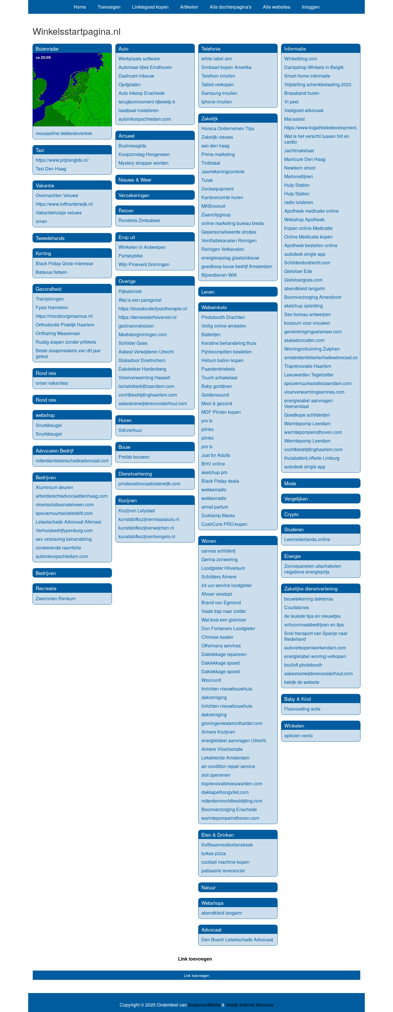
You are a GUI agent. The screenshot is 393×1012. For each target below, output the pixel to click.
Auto (123, 48)
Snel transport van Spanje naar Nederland (316, 636)
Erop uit (127, 237)
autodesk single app (304, 254)
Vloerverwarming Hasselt (144, 377)
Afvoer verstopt (216, 593)
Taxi (40, 149)
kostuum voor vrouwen (307, 323)
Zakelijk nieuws (217, 137)
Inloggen (311, 6)
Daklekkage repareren (224, 654)
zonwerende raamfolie (58, 547)
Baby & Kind (297, 698)
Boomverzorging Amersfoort (312, 297)
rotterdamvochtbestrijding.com (231, 800)
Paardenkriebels (218, 368)
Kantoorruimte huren (222, 197)
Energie (292, 555)
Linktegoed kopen (150, 6)
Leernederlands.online (307, 539)
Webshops (212, 902)
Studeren (294, 529)
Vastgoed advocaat (303, 110)
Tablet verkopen (217, 84)
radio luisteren (298, 202)
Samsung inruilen (219, 93)
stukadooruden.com (304, 340)
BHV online (213, 463)
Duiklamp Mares (218, 515)
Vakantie (45, 185)
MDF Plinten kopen (221, 412)
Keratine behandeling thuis (228, 343)
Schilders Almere (218, 576)
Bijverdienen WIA (219, 275)
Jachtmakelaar (299, 150)
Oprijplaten (130, 84)
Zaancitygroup (216, 214)
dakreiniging (214, 697)
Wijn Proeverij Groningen (144, 264)
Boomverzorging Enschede (229, 809)
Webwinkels (214, 307)
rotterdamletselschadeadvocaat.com (72, 460)
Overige (127, 280)
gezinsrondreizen (136, 325)
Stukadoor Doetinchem (142, 360)
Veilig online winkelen (223, 325)
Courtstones (296, 607)
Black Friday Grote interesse (64, 263)
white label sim (216, 58)
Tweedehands (50, 237)
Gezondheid (48, 288)
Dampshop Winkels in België (314, 67)
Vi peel (291, 101)
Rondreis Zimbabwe (139, 220)
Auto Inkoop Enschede (142, 93)
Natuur (208, 887)
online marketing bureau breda (232, 223)
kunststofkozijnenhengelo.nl (147, 536)
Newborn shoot (299, 167)
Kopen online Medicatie (308, 228)
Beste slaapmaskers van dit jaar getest (68, 353)
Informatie (295, 48)
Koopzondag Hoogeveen (144, 154)
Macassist (294, 119)
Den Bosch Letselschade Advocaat (237, 939)
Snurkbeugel (49, 425)
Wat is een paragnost (140, 300)
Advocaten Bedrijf (55, 450)
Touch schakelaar (219, 377)
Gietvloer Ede (298, 271)
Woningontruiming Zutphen (312, 348)
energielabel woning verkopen (315, 656)
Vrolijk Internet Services (250, 1005)
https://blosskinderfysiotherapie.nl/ (153, 308)
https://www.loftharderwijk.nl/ (64, 204)
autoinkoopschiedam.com (62, 556)
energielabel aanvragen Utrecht (233, 740)
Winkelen (294, 725)
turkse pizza (213, 853)
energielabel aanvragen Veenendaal (308, 403)
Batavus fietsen (51, 272)
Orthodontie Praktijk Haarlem (65, 324)
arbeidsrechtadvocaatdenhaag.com (72, 495)
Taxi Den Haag (51, 168)
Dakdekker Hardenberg (142, 368)
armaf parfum (214, 506)
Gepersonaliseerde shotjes (228, 231)
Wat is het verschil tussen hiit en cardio (316, 139)
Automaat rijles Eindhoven (145, 67)
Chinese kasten (217, 637)
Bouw (124, 446)
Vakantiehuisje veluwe (59, 212)
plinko (207, 429)
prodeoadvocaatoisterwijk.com (149, 483)
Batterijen (211, 334)
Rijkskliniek (130, 291)
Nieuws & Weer (135, 179)
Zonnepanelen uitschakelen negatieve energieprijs (312, 569)
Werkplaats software (139, 58)
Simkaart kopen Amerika (226, 67)
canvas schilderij (218, 550)
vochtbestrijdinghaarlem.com (148, 394)
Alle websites (276, 6)
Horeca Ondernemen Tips (227, 128)
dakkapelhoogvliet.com (225, 792)
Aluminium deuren (54, 487)
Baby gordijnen (216, 386)
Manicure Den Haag (304, 159)
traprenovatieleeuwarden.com (231, 783)
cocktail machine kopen (225, 862)
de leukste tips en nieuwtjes (312, 616)
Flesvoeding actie (302, 708)
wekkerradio (213, 489)
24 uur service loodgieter (226, 585)
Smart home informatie (307, 75)
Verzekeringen (134, 195)
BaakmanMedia (204, 1005)
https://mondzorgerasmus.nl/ (64, 316)
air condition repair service (228, 766)
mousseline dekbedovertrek (64, 133)
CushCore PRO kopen (224, 524)
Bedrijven (46, 477)
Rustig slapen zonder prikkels (66, 341)
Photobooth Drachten (223, 317)
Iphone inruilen (216, 101)
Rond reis (46, 372)
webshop (45, 414)
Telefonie (210, 48)
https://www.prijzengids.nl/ (62, 160)
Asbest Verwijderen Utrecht (146, 351)
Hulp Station (297, 185)
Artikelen (189, 6)
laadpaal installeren (139, 110)
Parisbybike (131, 255)
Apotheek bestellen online (310, 245)
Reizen (126, 210)
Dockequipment (217, 188)
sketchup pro (214, 472)
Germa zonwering (219, 559)
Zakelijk (209, 118)
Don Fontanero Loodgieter (228, 628)
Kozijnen (128, 500)
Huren (125, 420)
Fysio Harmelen (52, 307)
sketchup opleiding (303, 305)
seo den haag (215, 145)
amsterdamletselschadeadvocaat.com (322, 357)
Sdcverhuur (130, 430)
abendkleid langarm (221, 912)
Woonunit (211, 680)
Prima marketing (218, 154)
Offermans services (221, 645)
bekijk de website (301, 682)
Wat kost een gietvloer (223, 619)
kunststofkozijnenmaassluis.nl (149, 519)
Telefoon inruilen (218, 75)
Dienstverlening (135, 473)
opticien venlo (298, 735)
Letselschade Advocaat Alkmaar (69, 521)
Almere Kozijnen (218, 731)
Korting (43, 253)
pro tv (207, 420)
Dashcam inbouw (136, 75)
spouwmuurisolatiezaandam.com (318, 383)
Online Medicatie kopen (308, 236)
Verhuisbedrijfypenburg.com (64, 530)
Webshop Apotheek (304, 219)
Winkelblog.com (300, 58)
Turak (207, 180)
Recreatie (46, 588)
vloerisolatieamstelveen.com (65, 504)
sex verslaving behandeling (64, 539)
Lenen (207, 291)
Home (80, 6)
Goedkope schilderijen (307, 414)
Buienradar (47, 48)
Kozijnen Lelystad (137, 510)
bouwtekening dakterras (308, 598)
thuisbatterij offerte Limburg (311, 458)
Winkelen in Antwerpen (142, 247)
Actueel (127, 135)
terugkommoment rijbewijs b (147, 101)
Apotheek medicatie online (311, 210)
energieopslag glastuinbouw (230, 257)
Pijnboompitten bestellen (226, 351)
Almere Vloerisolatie (222, 749)
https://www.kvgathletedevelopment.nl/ (323, 127)
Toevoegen (109, 6)
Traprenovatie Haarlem (307, 366)
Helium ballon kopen (222, 360)
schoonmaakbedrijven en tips (314, 624)
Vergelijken (296, 498)
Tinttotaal (210, 162)
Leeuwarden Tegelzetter (308, 374)
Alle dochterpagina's (230, 6)
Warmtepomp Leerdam (307, 423)
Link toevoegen (195, 958)
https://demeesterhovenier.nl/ (148, 317)
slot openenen (215, 774)
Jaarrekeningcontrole (223, 171)
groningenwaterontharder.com (231, 723)
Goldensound (215, 394)
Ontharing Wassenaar (58, 333)
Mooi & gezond (216, 403)
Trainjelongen (50, 298)
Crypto (291, 513)
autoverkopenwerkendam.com (315, 647)
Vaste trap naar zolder (223, 611)
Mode (290, 483)
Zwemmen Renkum (56, 598)
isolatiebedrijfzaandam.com (146, 386)
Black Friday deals (220, 481)
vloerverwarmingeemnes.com (314, 391)
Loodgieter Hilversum (223, 568)
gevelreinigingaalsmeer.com (313, 331)
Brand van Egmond (221, 602)
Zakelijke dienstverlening (310, 588)
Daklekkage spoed (220, 662)
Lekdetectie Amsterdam (225, 757)
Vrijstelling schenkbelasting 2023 (317, 84)
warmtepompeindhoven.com (230, 818)
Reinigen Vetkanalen (222, 249)
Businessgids (132, 145)
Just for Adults (215, 455)
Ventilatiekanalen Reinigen (229, 240)
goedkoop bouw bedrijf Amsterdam (236, 266)
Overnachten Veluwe (57, 195)
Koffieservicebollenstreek (227, 844)
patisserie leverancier (223, 870)
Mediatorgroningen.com (143, 334)
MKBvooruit (213, 206)
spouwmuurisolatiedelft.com (64, 513)
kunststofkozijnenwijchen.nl (146, 527)
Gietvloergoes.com (303, 279)
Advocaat (211, 929)
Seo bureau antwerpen (307, 314)
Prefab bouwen (134, 456)
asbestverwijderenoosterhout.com (153, 403)
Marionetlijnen (298, 176)
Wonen (208, 540)
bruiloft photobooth (303, 664)
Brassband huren (301, 93)
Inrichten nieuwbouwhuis (226, 688)
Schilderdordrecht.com (307, 262)
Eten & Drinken (217, 834)
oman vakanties (52, 383)
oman (41, 221)
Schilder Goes (133, 343)
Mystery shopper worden (144, 162)
